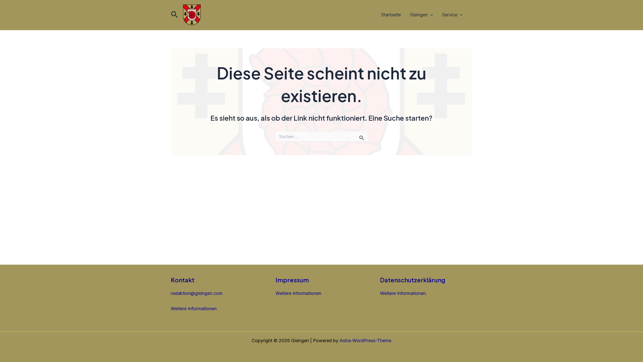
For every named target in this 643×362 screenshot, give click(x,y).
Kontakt (182, 280)
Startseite (391, 14)
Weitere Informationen (194, 308)
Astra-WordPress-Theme (365, 340)
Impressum (292, 280)
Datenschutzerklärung (412, 280)
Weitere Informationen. (403, 293)
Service (449, 14)
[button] (174, 15)
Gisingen (419, 14)
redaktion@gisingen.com (197, 293)
